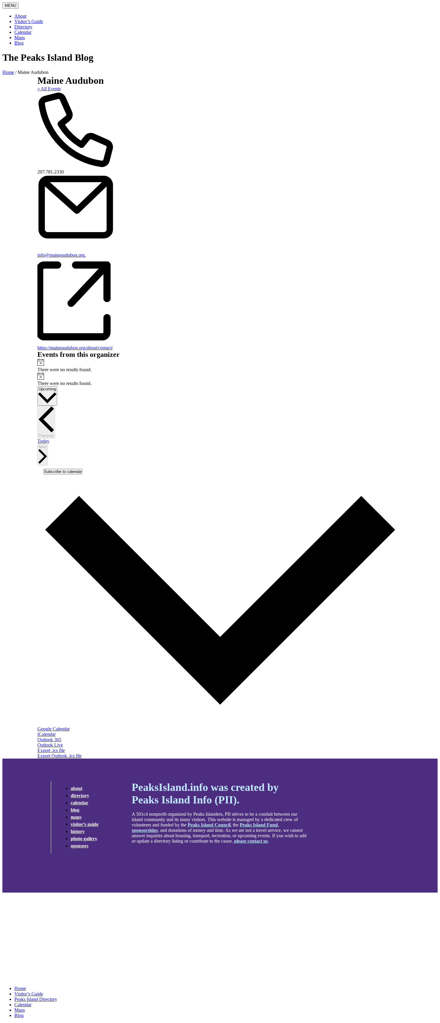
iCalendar (46, 734)
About (20, 16)
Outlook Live (50, 745)
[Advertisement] (220, 939)
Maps (19, 37)
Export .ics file (51, 750)
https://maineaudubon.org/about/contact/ (75, 347)
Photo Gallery (84, 838)
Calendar (22, 32)
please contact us (251, 841)
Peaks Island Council (209, 824)
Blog (19, 42)
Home (8, 72)
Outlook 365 (49, 739)
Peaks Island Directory (35, 999)
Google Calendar (53, 728)
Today (43, 441)
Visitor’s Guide (28, 21)
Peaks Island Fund (259, 824)
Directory (23, 26)
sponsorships (145, 830)
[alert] (220, 365)
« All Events (49, 88)
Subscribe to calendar (63, 471)
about (76, 788)
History (78, 831)
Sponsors (79, 845)
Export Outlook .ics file (59, 755)
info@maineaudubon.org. (61, 255)
